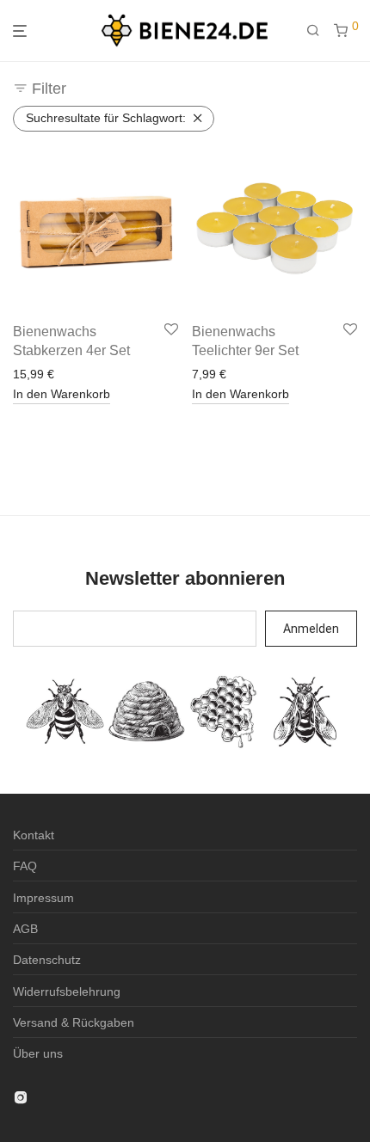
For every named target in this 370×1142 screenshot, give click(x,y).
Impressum (43, 898)
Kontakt (33, 835)
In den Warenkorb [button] (61, 394)
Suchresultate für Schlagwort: (106, 118)
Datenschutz (47, 960)
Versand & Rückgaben (73, 1022)
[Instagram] (20, 1095)
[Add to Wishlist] (171, 330)
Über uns (38, 1053)
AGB (25, 929)
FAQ (25, 866)
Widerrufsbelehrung (66, 991)
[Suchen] (320, 30)
